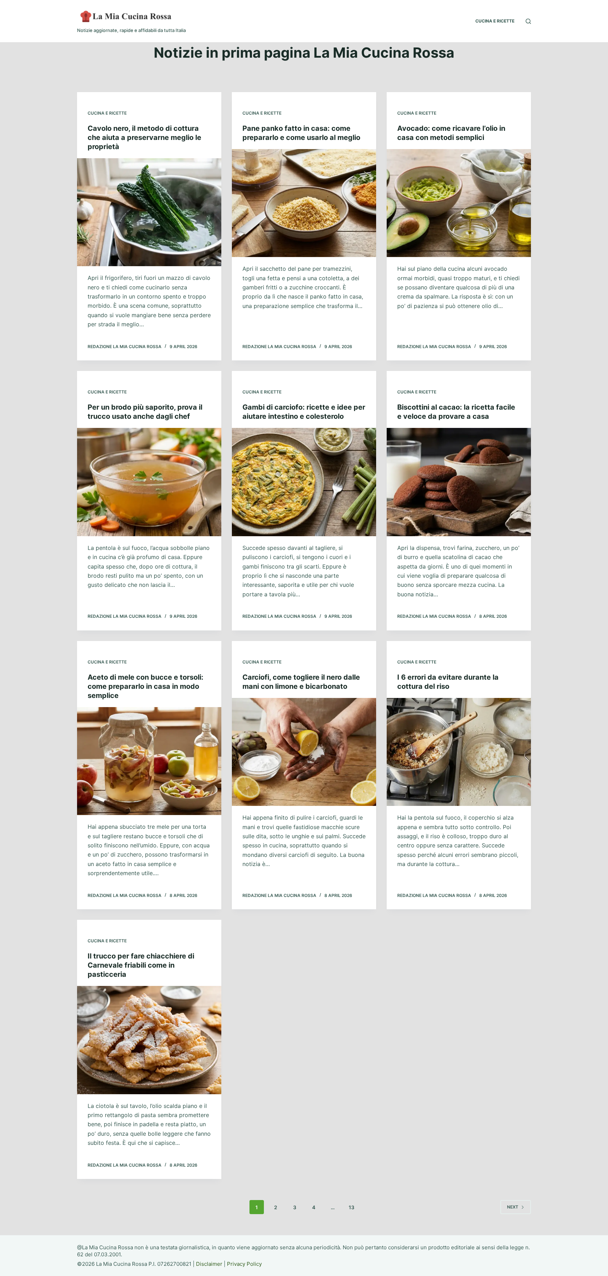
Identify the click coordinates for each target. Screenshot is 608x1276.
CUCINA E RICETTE (494, 21)
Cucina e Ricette (107, 113)
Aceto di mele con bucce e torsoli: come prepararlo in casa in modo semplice (145, 686)
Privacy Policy (244, 1264)
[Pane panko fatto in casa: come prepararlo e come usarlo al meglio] (304, 203)
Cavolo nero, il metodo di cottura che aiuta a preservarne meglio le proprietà (144, 137)
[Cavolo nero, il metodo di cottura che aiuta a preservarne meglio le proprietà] (149, 212)
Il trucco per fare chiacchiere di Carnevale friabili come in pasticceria (141, 965)
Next (512, 1207)
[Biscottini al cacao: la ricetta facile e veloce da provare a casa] (459, 482)
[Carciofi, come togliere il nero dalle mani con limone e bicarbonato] (304, 752)
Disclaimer (209, 1264)
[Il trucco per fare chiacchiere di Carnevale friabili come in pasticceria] (149, 1040)
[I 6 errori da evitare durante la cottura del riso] (459, 752)
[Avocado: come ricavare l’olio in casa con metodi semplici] (459, 203)
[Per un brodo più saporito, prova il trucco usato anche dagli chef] (149, 482)
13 (351, 1207)
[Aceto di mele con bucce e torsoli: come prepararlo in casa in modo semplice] (149, 761)
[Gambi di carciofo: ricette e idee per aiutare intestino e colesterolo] (304, 482)
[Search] (528, 21)
